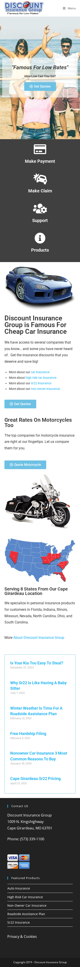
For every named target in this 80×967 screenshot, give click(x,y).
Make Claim (40, 190)
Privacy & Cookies (22, 936)
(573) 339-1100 (32, 839)
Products (40, 250)
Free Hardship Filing (28, 733)
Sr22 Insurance (18, 922)
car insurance (40, 372)
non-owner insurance (45, 389)
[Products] (40, 238)
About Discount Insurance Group (38, 637)
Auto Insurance (18, 888)
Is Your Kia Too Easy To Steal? (36, 663)
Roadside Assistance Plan (26, 914)
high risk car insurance (41, 377)
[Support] (40, 208)
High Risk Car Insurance (25, 897)
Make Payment (40, 161)
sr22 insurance (41, 383)
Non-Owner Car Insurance (26, 905)
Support (40, 220)
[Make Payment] (40, 149)
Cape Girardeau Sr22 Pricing (35, 778)
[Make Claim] (40, 178)
